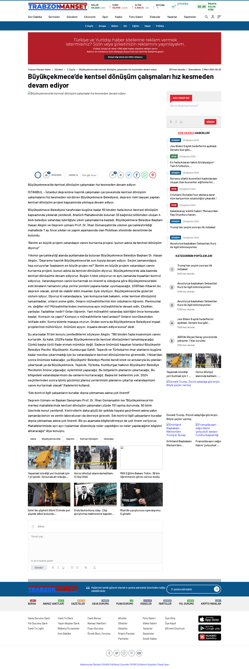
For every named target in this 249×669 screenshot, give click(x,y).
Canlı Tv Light (36, 628)
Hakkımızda (86, 664)
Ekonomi (90, 16)
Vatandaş (108, 438)
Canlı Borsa (94, 618)
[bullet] (77, 567)
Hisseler (146, 602)
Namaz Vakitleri (53, 602)
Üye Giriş (170, 618)
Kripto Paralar (211, 602)
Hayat (148, 25)
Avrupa (102, 25)
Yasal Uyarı (163, 664)
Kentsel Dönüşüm (89, 438)
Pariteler (165, 602)
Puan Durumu (124, 602)
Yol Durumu (186, 602)
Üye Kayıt (170, 623)
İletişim (97, 664)
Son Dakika (35, 16)
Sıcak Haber (150, 638)
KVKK (134, 664)
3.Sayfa (89, 25)
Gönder (39, 567)
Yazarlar (172, 16)
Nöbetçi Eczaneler (69, 628)
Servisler (54, 16)
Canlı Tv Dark (65, 618)
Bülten (114, 25)
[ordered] (72, 567)
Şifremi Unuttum (175, 628)
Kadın (118, 16)
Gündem (72, 16)
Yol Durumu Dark (38, 623)
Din (125, 25)
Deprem (70, 438)
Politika (160, 25)
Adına (33, 438)
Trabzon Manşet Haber (39, 69)
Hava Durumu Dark (39, 618)
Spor (105, 16)
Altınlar (122, 618)
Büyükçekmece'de (51, 438)
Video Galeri (150, 623)
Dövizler (123, 623)
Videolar (155, 16)
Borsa (32, 602)
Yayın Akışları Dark (68, 623)
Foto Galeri (136, 16)
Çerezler (125, 664)
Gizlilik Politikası (111, 664)
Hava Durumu (100, 602)
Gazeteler (190, 16)
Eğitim (135, 25)
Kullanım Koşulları (147, 664)
